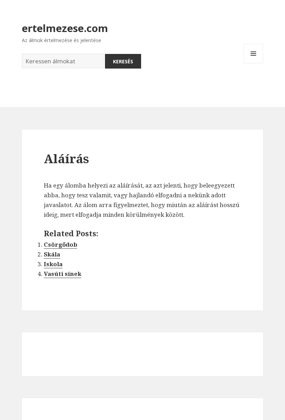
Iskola (53, 264)
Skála (52, 254)
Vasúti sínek (62, 274)
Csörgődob (60, 244)
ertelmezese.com (65, 28)
